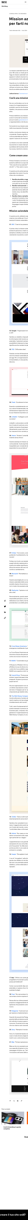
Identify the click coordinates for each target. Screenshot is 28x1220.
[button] (24, 1214)
